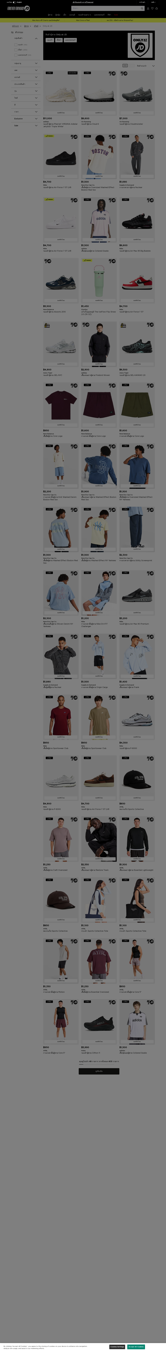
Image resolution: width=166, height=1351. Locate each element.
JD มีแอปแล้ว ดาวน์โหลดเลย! (83, 2)
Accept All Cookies (136, 1346)
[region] (83, 1347)
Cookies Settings (117, 1346)
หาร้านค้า (142, 2)
